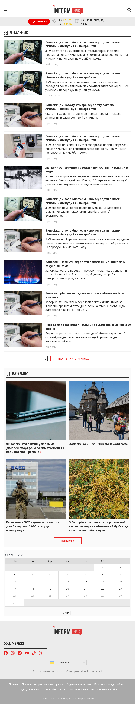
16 (120, 581)
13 (67, 581)
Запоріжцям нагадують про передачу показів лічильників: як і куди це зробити (79, 107)
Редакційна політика (78, 684)
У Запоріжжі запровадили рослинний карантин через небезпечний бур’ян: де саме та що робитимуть (98, 526)
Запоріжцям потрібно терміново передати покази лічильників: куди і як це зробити (82, 44)
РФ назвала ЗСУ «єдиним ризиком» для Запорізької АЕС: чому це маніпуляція (32, 526)
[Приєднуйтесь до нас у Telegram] (20, 653)
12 (50, 581)
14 (85, 581)
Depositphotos (86, 698)
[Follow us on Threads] (41, 653)
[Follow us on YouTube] (27, 653)
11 (32, 581)
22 (102, 588)
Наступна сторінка (73, 358)
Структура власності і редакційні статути (42, 689)
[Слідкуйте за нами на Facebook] (6, 653)
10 (14, 581)
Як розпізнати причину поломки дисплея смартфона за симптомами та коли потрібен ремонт (35, 448)
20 (67, 588)
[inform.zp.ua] (68, 10)
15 (102, 581)
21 (85, 588)
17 (14, 588)
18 (32, 588)
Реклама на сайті (107, 689)
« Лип (66, 613)
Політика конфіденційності (110, 684)
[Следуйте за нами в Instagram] (13, 653)
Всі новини (67, 540)
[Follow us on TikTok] (34, 653)
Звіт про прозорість (82, 689)
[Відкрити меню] (5, 10)
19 (50, 588)
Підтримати (39, 21)
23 (120, 588)
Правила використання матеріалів (42, 684)
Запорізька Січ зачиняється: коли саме (98, 444)
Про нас (13, 684)
